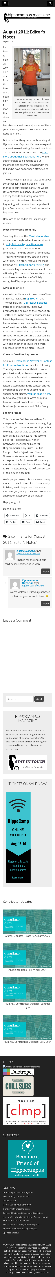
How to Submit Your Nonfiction (17, 1204)
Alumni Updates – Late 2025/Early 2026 (27, 936)
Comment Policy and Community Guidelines (23, 1213)
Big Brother (32, 298)
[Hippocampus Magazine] (27, 16)
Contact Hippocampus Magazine (18, 1192)
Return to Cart (9, 1200)
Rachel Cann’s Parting (31, 265)
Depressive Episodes (35, 302)
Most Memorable (39, 236)
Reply (45, 571)
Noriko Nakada (25, 551)
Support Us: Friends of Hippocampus (20, 1228)
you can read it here (39, 393)
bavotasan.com (42, 1272)
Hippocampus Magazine (30, 582)
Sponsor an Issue (11, 1232)
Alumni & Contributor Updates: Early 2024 (27, 1041)
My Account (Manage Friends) (16, 1196)
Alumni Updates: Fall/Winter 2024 (27, 969)
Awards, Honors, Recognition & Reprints (21, 1224)
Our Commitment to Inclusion (16, 1208)
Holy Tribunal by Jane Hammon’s (24, 244)
